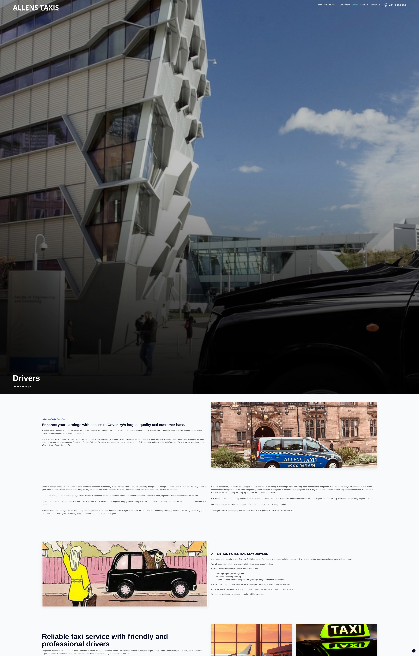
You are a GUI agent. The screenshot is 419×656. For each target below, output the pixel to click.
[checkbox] (414, 651)
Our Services (329, 5)
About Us (364, 5)
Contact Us (375, 5)
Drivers (355, 5)
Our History (345, 5)
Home (319, 5)
